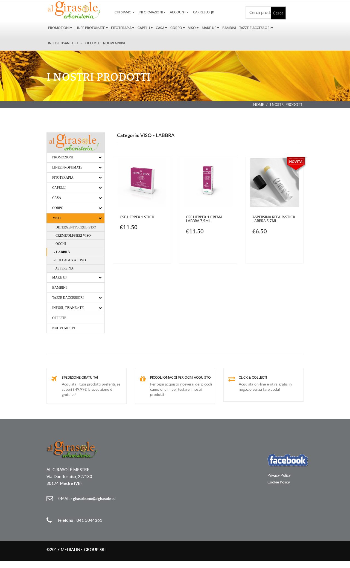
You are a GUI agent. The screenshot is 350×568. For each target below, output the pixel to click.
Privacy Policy (279, 475)
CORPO (176, 27)
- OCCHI (60, 244)
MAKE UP (209, 27)
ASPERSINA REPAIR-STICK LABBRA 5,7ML (273, 219)
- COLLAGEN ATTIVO (70, 260)
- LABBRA (62, 252)
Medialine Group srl (84, 549)
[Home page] (75, 9)
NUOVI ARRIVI (114, 43)
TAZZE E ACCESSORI (255, 27)
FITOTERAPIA (121, 27)
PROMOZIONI (59, 27)
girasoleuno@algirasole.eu (86, 498)
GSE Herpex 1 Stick (137, 217)
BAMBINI (229, 27)
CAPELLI (144, 27)
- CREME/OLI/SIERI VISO (72, 235)
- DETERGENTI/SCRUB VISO (75, 227)
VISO (192, 27)
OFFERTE (92, 43)
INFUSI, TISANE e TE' (64, 43)
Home (258, 104)
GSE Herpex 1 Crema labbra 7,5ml (204, 219)
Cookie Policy (278, 482)
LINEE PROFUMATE (90, 27)
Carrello (202, 12)
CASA (160, 27)
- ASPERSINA (64, 268)
